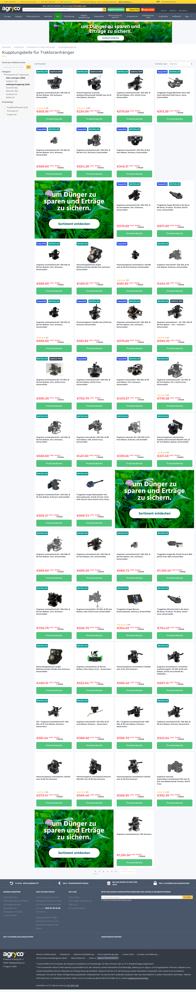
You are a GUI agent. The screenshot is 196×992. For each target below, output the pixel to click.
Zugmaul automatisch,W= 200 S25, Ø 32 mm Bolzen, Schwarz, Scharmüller (53, 496)
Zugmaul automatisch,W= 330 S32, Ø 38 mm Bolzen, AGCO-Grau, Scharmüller (93, 382)
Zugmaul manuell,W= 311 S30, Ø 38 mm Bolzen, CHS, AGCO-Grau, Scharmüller (94, 610)
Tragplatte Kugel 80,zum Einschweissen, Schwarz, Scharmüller (134, 610)
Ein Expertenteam (77, 908)
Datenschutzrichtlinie (138, 978)
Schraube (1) (12, 111)
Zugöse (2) (12, 114)
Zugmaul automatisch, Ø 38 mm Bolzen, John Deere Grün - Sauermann (94, 668)
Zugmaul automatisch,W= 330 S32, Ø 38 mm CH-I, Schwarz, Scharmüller (93, 151)
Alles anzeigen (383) (15, 78)
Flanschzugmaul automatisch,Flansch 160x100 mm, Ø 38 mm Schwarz (94, 778)
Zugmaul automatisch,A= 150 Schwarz (134, 834)
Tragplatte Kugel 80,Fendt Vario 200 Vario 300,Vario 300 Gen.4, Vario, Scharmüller (173, 95)
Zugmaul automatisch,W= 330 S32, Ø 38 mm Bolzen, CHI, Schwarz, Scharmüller (53, 95)
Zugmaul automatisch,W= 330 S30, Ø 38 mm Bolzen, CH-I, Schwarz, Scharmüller (133, 324)
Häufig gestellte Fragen (46, 917)
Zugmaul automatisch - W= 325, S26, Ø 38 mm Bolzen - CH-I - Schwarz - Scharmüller (174, 324)
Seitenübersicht (78, 958)
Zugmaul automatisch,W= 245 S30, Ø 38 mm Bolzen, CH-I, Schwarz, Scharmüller (53, 439)
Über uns (73, 904)
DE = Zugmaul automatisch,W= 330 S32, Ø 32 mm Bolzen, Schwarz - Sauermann (52, 724)
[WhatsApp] (44, 6)
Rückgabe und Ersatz (13, 912)
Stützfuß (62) (12, 88)
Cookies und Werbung (147, 954)
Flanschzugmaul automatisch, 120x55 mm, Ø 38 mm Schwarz (53, 778)
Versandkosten (10, 908)
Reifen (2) (10, 97)
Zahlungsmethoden (12, 904)
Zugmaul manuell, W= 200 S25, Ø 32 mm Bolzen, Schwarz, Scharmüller (133, 438)
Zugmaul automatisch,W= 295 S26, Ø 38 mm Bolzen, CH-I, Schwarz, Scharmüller (53, 267)
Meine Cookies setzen (46, 954)
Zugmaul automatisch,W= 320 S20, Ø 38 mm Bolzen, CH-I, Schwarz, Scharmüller (53, 611)
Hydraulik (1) (11, 94)
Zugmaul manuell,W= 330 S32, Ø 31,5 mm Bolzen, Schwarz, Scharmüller (133, 151)
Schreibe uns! (79, 6)
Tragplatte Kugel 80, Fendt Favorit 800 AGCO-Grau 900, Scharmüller (174, 555)
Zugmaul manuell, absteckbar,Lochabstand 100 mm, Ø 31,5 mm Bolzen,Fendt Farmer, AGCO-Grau (174, 780)
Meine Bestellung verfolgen (15, 901)
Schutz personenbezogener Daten (51, 958)
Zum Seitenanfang (189, 980)
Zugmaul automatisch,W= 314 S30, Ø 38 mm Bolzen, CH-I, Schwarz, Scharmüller (53, 152)
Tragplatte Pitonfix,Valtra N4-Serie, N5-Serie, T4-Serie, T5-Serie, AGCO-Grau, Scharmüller (173, 611)
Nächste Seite (126, 871)
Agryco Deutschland (107, 958)
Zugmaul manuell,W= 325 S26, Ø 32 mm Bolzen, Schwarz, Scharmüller (173, 266)
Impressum (65, 954)
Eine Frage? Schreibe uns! (80, 901)
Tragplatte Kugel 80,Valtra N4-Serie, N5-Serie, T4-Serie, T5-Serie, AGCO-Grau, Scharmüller (173, 207)
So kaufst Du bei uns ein (47, 921)
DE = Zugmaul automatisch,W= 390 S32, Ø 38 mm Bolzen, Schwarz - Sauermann (133, 724)
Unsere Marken (10, 915)
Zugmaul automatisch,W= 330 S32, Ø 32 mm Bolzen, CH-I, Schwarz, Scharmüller (133, 207)
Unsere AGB (127, 954)
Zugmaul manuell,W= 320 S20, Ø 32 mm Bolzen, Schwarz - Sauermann (93, 723)
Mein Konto (74, 897)
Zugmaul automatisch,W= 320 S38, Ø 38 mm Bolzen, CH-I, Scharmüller (53, 555)
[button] (164, 8)
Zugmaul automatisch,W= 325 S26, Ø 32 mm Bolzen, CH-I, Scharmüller (93, 555)
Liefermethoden (10, 897)
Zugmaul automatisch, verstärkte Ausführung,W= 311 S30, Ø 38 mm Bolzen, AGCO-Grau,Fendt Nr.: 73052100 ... (172, 670)
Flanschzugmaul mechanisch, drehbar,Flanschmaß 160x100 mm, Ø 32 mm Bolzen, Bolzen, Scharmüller (173, 439)
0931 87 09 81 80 (53, 6)
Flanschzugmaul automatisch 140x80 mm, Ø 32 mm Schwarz (134, 668)
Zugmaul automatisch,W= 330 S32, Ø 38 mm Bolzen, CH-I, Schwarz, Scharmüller (133, 556)
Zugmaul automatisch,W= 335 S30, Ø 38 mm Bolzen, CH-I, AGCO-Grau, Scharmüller (133, 95)
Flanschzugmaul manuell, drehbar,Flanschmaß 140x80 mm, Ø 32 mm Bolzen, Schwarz (94, 95)
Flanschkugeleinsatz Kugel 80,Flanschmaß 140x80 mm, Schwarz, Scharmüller (93, 267)
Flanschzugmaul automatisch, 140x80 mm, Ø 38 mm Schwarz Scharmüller (134, 266)
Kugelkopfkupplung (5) (17, 107)
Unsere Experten (43, 897)
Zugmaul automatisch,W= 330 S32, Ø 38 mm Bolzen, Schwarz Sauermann (174, 723)
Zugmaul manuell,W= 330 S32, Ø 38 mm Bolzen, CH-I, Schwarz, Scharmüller (133, 382)
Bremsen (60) (12, 91)
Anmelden (187, 897)
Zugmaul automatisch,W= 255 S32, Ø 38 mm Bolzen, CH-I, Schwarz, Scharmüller (53, 324)
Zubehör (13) (11, 81)
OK (28, 67)
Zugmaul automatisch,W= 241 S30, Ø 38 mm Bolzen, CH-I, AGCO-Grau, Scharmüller (173, 382)
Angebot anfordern (116, 10)
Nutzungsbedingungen (108, 954)
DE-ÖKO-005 (73, 985)
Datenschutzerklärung (84, 954)
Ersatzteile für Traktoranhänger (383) (18, 75)
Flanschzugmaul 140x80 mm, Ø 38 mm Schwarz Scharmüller (94, 323)
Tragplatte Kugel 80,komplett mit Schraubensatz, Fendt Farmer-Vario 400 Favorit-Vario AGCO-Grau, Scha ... (93, 497)
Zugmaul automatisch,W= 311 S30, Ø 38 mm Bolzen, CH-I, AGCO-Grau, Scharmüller (52, 382)
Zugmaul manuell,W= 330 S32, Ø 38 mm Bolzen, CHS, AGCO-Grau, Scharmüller (93, 439)
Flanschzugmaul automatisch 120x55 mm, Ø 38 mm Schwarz (133, 778)
